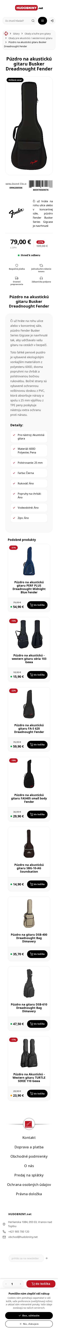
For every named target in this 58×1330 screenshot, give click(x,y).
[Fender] (16, 213)
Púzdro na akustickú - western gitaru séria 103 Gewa (29, 658)
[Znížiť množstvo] (6, 1283)
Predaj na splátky (29, 1175)
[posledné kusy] (11, 607)
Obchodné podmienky (29, 1156)
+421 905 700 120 (18, 1231)
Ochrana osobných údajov (29, 1184)
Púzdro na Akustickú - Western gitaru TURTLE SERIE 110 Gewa (29, 1077)
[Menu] (42, 21)
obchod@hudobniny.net (23, 1237)
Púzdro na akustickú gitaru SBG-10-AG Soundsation (29, 868)
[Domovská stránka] (6, 33)
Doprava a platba (29, 1147)
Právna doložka (29, 1194)
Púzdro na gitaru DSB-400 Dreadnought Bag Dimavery (29, 938)
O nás (29, 1165)
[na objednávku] (11, 1095)
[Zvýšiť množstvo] (20, 1283)
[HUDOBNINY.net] (29, 8)
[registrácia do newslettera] (46, 1258)
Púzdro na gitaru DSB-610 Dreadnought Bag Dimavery (29, 1007)
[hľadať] (33, 21)
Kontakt (29, 1137)
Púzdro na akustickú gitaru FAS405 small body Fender (29, 798)
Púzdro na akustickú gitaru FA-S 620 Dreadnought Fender (29, 728)
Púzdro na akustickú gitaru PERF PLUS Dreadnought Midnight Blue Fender (29, 587)
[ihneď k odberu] (11, 677)
